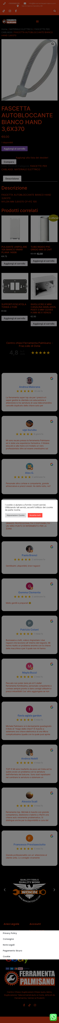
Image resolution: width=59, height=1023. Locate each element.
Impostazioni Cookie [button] (16, 515)
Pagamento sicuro (12, 950)
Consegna (8, 939)
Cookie (6, 956)
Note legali (8, 944)
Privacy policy (10, 933)
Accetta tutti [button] (35, 515)
